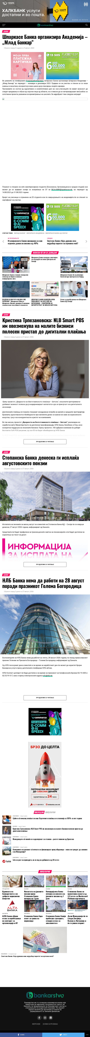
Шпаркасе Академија (35, 233)
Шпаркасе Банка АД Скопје (56, 233)
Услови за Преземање (50, 1024)
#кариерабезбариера (34, 81)
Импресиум (36, 1024)
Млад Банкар (20, 233)
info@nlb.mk (47, 676)
